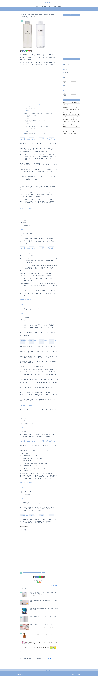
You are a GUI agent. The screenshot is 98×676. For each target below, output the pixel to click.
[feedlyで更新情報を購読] (38, 582)
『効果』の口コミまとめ (30, 108)
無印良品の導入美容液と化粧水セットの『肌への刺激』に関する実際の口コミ (39, 120)
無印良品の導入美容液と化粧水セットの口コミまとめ (35, 133)
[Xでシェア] (21, 51)
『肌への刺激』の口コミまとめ (31, 121)
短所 (28, 111)
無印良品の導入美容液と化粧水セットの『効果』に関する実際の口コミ (38, 106)
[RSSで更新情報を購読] (40, 582)
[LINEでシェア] (27, 51)
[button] (31, 51)
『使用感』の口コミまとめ (31, 115)
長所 (28, 110)
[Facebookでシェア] (23, 51)
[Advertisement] (27, 85)
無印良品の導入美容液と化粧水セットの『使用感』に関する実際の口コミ (38, 113)
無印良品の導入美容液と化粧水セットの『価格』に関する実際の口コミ (38, 126)
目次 (37, 104)
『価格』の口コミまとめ (30, 128)
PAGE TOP (49, 670)
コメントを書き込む (38, 655)
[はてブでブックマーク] (25, 51)
